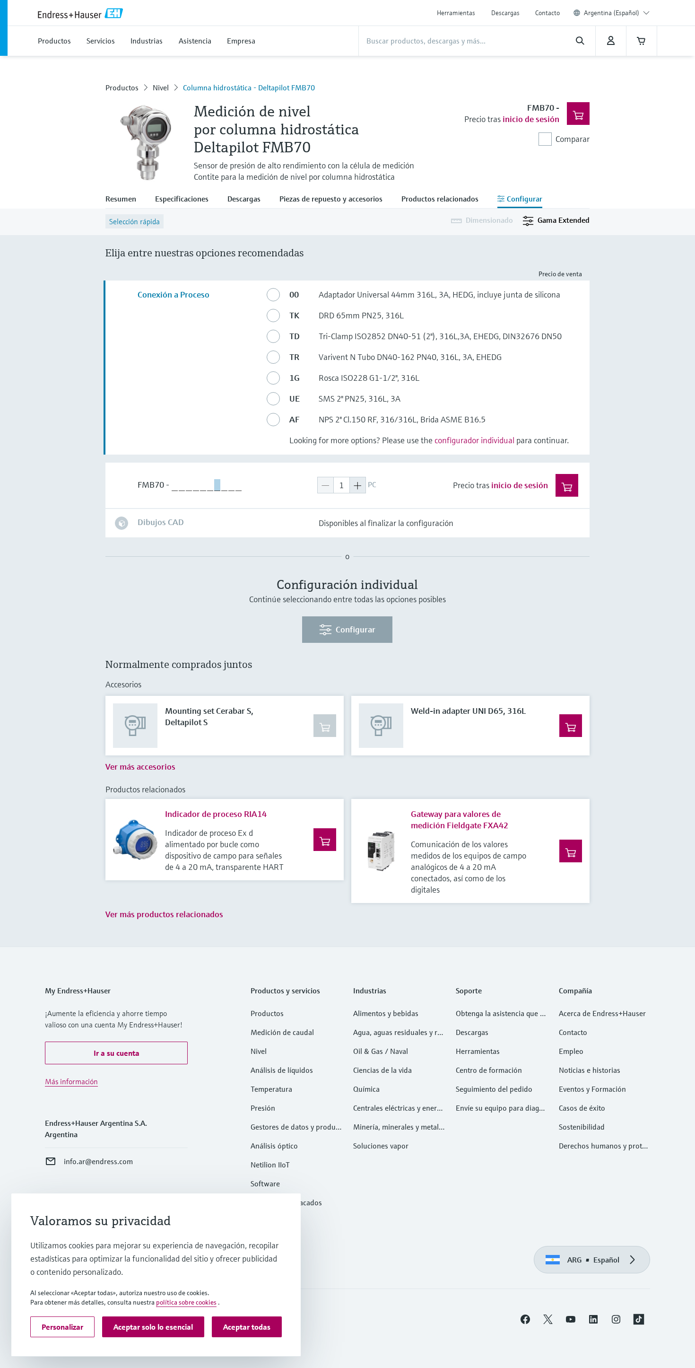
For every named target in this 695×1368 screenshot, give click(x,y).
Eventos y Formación (592, 1089)
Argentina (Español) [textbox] (611, 13)
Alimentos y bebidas (385, 1013)
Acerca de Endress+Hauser (602, 1013)
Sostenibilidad (582, 1126)
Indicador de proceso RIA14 (216, 813)
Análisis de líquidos (282, 1070)
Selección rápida (134, 221)
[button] (116, 1053)
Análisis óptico (274, 1145)
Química (366, 1089)
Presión (263, 1108)
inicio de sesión (531, 119)
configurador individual (474, 440)
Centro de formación (489, 1070)
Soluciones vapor (380, 1145)
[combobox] (616, 13)
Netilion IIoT (270, 1164)
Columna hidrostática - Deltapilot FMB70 (249, 87)
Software (265, 1183)
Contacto (547, 13)
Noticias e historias (589, 1070)
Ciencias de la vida (382, 1070)
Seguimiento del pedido (494, 1089)
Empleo (571, 1051)
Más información (71, 1081)
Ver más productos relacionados (164, 914)
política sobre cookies (186, 1302)
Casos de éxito (582, 1108)
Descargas (505, 13)
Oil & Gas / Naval (380, 1051)
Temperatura (271, 1089)
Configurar (355, 629)
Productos (122, 87)
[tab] (125, 200)
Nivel (161, 87)
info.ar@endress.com (98, 1161)
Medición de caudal (282, 1032)
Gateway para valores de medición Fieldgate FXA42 (459, 819)
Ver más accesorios (140, 766)
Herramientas (456, 13)
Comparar (573, 138)
